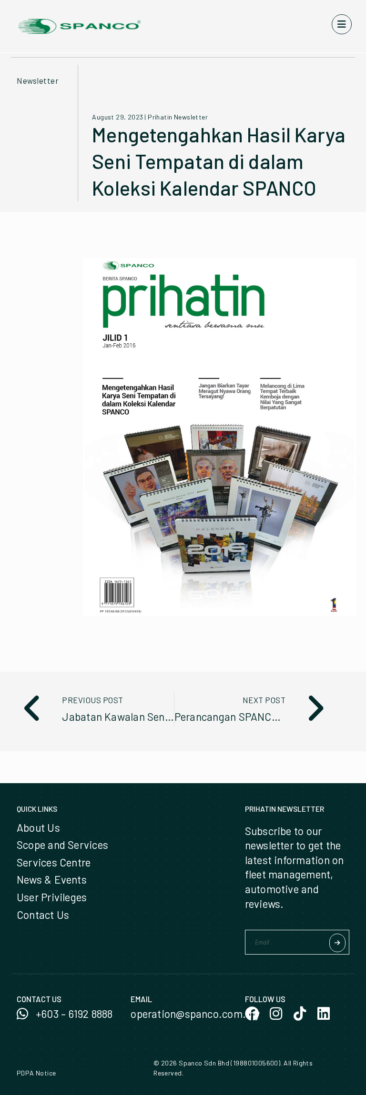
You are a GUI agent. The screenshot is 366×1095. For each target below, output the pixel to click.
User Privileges (52, 897)
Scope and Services (62, 844)
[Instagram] (276, 1013)
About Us (38, 827)
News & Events (52, 879)
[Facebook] (252, 1013)
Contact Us (43, 914)
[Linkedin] (323, 1013)
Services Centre (54, 862)
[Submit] (337, 943)
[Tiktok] (300, 1013)
